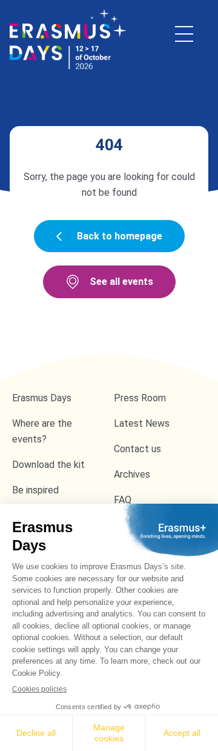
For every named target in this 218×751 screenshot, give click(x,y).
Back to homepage (119, 236)
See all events (121, 281)
